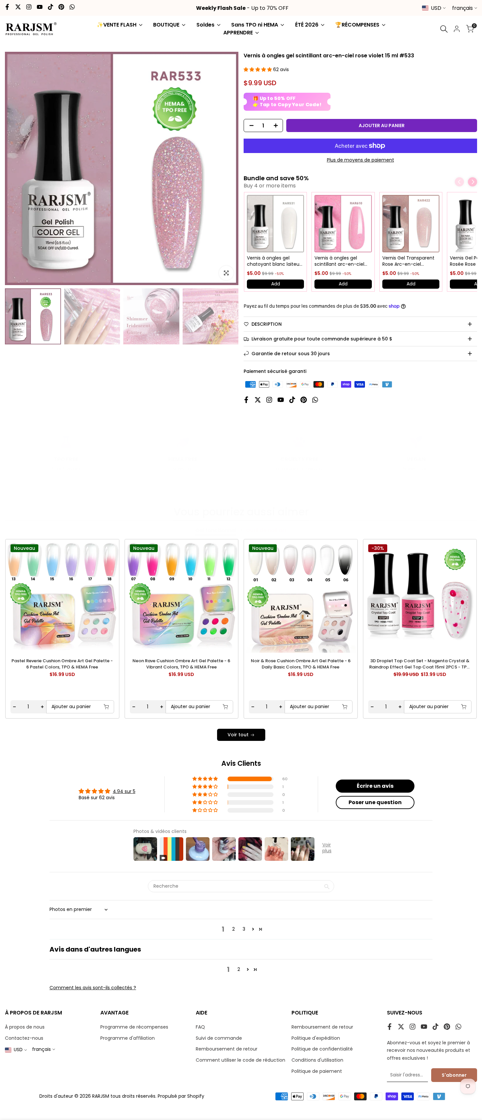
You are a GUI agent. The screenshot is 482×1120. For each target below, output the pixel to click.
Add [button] (275, 283)
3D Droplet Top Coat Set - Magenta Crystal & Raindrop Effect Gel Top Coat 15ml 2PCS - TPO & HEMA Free (419, 664)
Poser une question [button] (375, 802)
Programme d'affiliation (127, 1038)
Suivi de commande (219, 1038)
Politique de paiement (316, 1071)
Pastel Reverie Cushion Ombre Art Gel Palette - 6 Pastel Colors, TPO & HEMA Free (62, 664)
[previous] (23, 595)
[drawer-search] (444, 29)
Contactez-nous (24, 1038)
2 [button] (233, 929)
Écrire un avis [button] (375, 786)
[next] (458, 595)
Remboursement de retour (226, 1049)
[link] (275, 223)
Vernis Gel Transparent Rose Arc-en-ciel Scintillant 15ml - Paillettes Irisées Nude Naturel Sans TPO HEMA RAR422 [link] (408, 261)
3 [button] (244, 929)
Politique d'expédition (315, 1038)
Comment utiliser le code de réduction (240, 1060)
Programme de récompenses (134, 1027)
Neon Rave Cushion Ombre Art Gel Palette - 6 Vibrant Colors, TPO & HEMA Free (181, 664)
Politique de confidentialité (322, 1049)
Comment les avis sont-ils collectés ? (93, 987)
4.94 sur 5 (124, 791)
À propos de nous (25, 1027)
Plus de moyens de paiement (360, 160)
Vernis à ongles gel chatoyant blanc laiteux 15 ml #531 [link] (274, 261)
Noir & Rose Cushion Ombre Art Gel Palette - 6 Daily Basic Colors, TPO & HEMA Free (301, 664)
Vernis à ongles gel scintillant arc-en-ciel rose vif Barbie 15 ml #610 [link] (339, 261)
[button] (258, 69)
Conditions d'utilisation (317, 1060)
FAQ (200, 1027)
